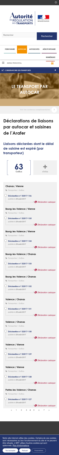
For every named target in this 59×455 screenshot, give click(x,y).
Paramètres (38, 450)
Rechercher (47, 36)
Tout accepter (10, 450)
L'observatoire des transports (18, 70)
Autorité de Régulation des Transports (29, 18)
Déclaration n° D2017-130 (20, 332)
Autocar (22, 49)
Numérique (50, 57)
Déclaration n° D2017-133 (20, 264)
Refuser (25, 450)
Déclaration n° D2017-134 (20, 241)
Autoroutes (34, 49)
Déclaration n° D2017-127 (20, 399)
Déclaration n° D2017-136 (20, 196)
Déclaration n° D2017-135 (20, 218)
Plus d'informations (21, 445)
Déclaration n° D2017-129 (20, 354)
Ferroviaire (10, 49)
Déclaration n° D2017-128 (20, 377)
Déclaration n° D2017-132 (20, 286)
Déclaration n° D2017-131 (20, 309)
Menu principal (14, 63)
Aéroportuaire (49, 49)
